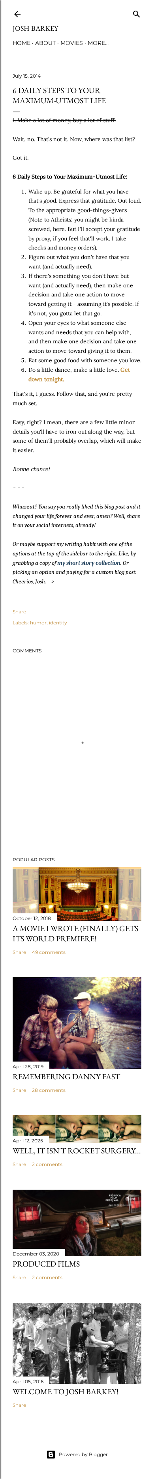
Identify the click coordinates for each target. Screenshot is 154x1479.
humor (38, 623)
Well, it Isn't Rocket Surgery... (77, 1151)
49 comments (49, 952)
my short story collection (88, 562)
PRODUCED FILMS (46, 1264)
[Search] (136, 12)
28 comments (49, 1090)
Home (21, 43)
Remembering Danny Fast (66, 1076)
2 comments (47, 1164)
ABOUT (45, 43)
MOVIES (71, 43)
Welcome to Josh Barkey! (65, 1391)
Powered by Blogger (83, 1454)
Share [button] (19, 612)
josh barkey (35, 28)
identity (58, 623)
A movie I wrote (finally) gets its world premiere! (75, 933)
